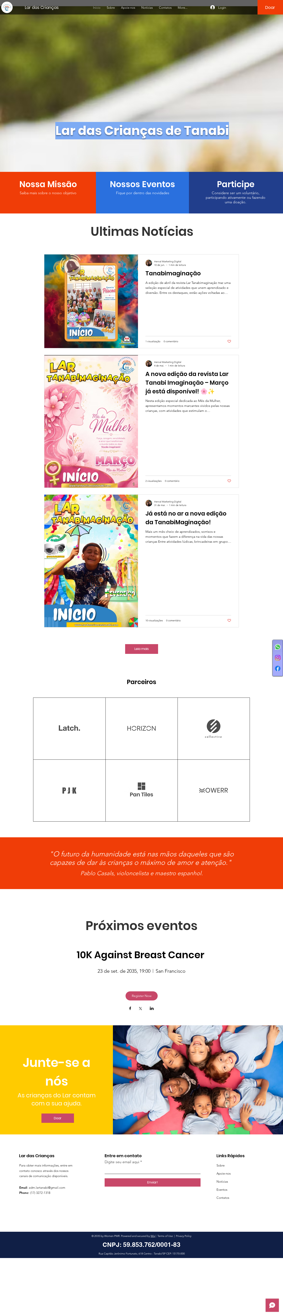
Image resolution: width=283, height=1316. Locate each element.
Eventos (221, 1190)
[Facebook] (277, 668)
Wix (153, 1236)
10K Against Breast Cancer (141, 955)
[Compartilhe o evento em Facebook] (130, 1009)
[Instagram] (277, 657)
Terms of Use (165, 1236)
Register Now (141, 996)
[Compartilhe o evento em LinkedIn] (152, 1009)
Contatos (222, 1198)
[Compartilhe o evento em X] (140, 1009)
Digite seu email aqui (122, 1162)
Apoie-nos (223, 1173)
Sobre (220, 1165)
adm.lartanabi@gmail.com (47, 1187)
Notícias (222, 1181)
